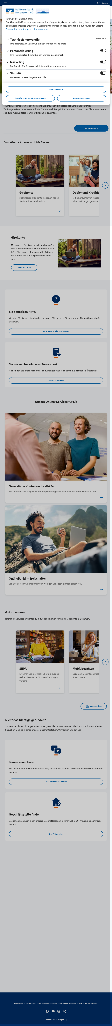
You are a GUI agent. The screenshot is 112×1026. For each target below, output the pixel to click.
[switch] (103, 50)
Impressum (40, 29)
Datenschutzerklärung (17, 29)
